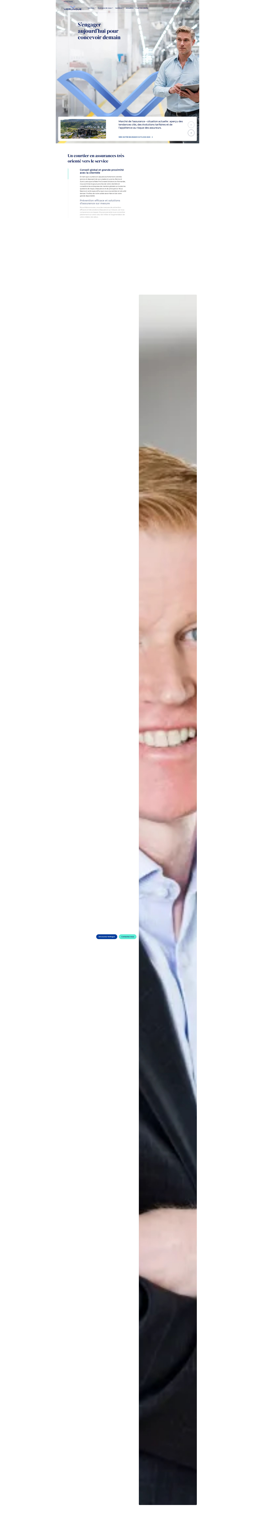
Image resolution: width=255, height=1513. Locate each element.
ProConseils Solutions (106, 181)
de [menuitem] (187, 1)
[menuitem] (68, 1)
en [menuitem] (190, 1)
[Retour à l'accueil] (72, 8)
